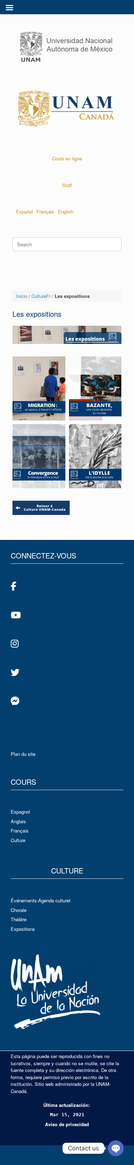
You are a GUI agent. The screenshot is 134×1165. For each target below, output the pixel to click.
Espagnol (20, 811)
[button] (39, 388)
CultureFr (40, 296)
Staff (67, 185)
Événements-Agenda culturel (40, 900)
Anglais (18, 821)
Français (45, 211)
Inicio (21, 296)
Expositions (23, 929)
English (65, 211)
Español (24, 211)
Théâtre (18, 919)
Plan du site (23, 754)
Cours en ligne (67, 158)
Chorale (18, 910)
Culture (18, 840)
